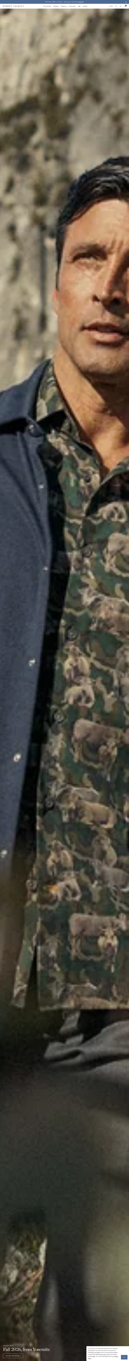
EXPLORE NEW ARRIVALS (13, 1356)
